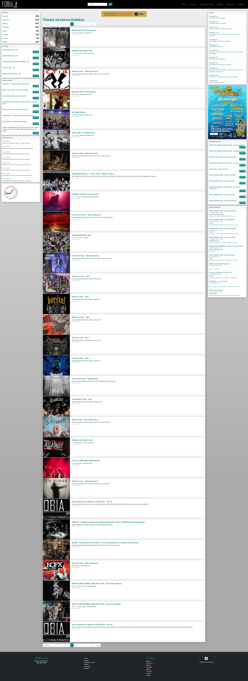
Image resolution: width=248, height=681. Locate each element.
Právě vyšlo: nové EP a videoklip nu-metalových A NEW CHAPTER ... (224, 34)
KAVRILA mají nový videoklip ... (217, 58)
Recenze (148, 661)
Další (97, 24)
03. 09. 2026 (6, 162)
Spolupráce (230, 4)
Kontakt (220, 4)
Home (184, 4)
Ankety (148, 669)
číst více (36, 51)
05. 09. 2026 (6, 173)
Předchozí (47, 24)
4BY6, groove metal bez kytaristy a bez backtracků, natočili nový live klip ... (226, 52)
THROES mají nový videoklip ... (217, 17)
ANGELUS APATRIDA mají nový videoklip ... (221, 27)
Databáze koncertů (206, 4)
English (148, 675)
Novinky (192, 4)
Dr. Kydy (148, 673)
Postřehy (149, 671)
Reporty (148, 665)
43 (93, 24)
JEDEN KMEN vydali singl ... (216, 45)
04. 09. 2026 (6, 168)
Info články (149, 667)
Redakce (242, 4)
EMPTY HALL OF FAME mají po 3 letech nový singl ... (224, 76)
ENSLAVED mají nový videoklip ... (218, 22)
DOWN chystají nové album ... (217, 81)
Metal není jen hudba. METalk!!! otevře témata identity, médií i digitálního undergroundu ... (226, 70)
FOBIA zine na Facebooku (206, 662)
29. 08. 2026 (6, 141)
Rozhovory (149, 663)
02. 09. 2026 (6, 157)
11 (86, 24)
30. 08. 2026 (6, 152)
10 (82, 24)
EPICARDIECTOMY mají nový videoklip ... (220, 63)
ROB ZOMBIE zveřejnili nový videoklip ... (220, 40)
